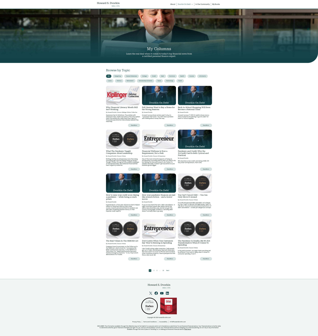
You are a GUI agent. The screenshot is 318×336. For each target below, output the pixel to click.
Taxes (159, 80)
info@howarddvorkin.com (178, 322)
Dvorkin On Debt (184, 4)
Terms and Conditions (150, 322)
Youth (180, 80)
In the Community (203, 4)
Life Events (202, 76)
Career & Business (131, 76)
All (108, 76)
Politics (119, 80)
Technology (169, 80)
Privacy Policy (136, 322)
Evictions (172, 76)
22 (163, 270)
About (172, 4)
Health (182, 76)
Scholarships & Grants (145, 80)
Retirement (130, 80)
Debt (162, 76)
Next (167, 270)
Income (191, 76)
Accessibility (163, 322)
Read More (134, 125)
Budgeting (118, 76)
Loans (110, 80)
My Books (216, 4)
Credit (154, 76)
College (144, 76)
